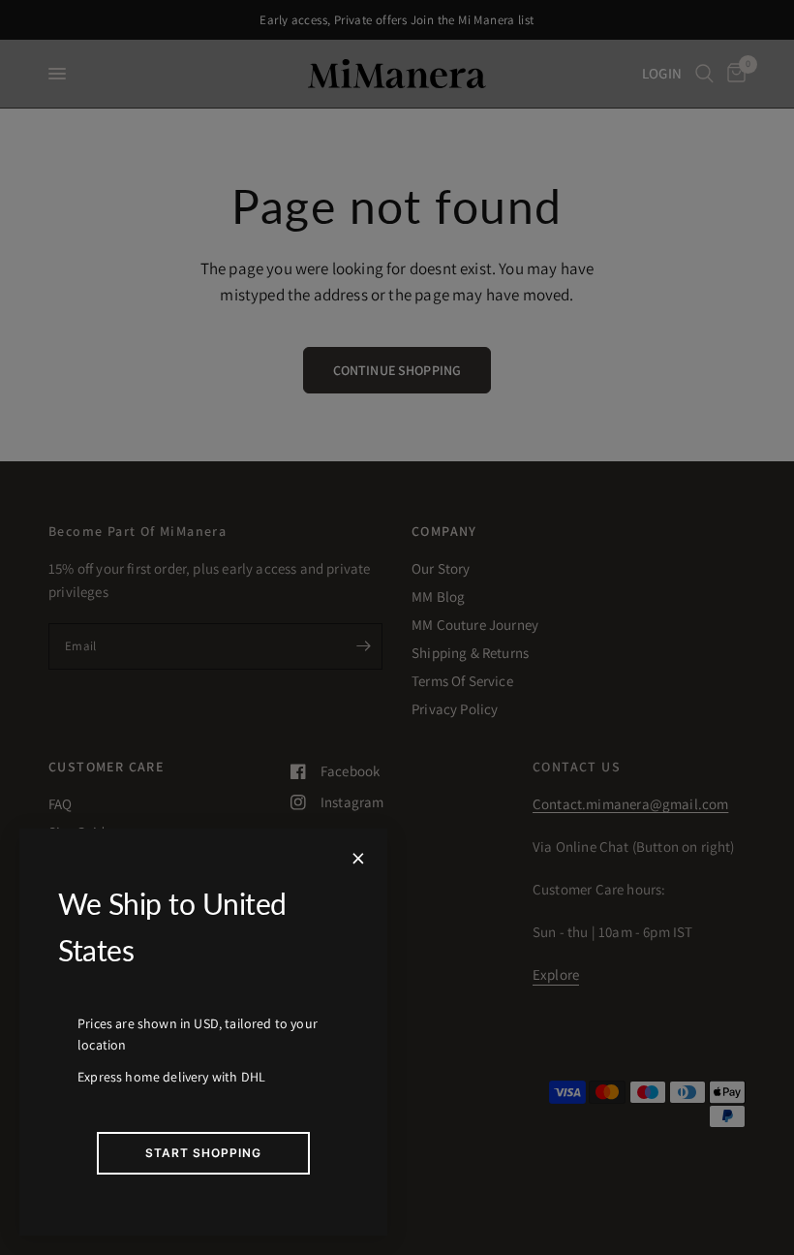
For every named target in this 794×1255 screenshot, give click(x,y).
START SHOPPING (203, 1152)
